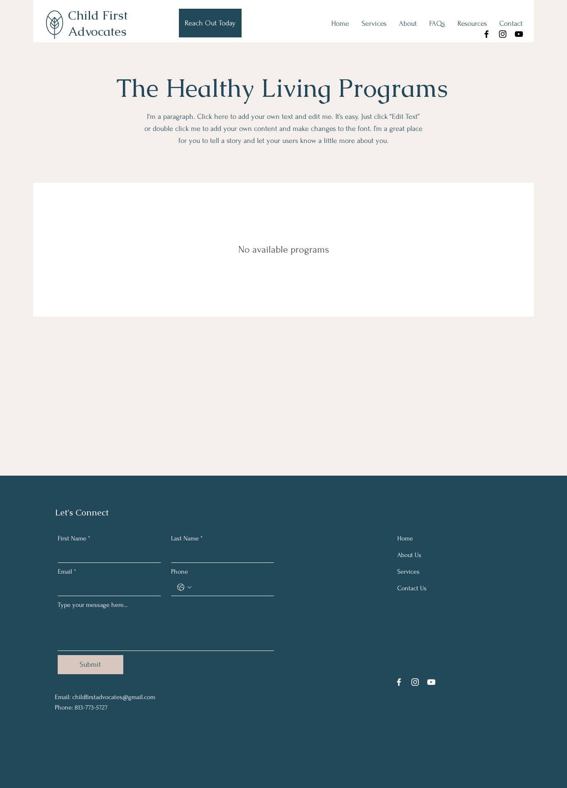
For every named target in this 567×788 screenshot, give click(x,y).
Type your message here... (92, 605)
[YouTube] (519, 34)
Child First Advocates (98, 23)
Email (67, 571)
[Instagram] (503, 34)
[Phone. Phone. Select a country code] (184, 587)
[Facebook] (486, 34)
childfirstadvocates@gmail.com (113, 697)
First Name (74, 538)
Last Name (187, 538)
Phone (179, 571)
